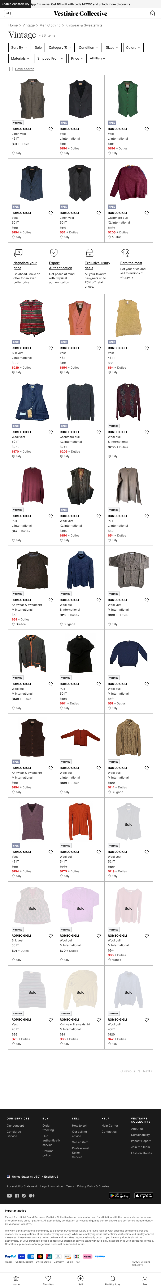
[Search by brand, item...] (8, 13)
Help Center (109, 1125)
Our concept (15, 1125)
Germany (59, 1261)
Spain (70, 1261)
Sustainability (140, 1135)
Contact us (109, 1132)
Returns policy (48, 1153)
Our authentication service (53, 1140)
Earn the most (131, 262)
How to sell (79, 1125)
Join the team (140, 1147)
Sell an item (80, 1142)
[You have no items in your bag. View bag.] (152, 13)
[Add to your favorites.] (50, 129)
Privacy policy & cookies (93, 1186)
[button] (152, 13)
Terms (70, 1186)
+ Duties (23, 144)
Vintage (28, 25)
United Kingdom (24, 1261)
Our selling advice (79, 1134)
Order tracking (48, 1127)
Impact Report (141, 1141)
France (9, 1261)
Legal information (51, 1186)
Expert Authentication (60, 265)
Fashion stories (141, 1153)
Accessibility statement (22, 1186)
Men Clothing (50, 25)
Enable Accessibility (15, 4)
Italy (78, 1261)
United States (43, 1261)
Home (13, 25)
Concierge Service (14, 1134)
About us (137, 1129)
